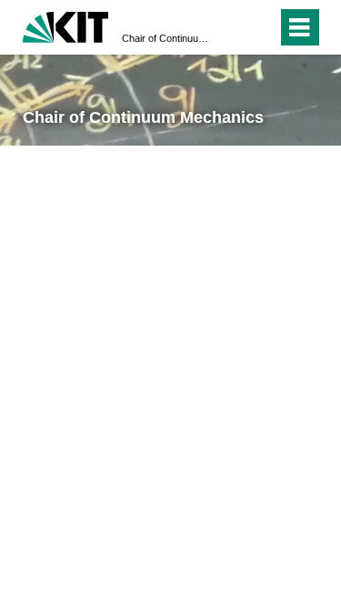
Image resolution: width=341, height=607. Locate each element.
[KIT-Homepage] (66, 25)
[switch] (230, 27)
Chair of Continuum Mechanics (165, 38)
